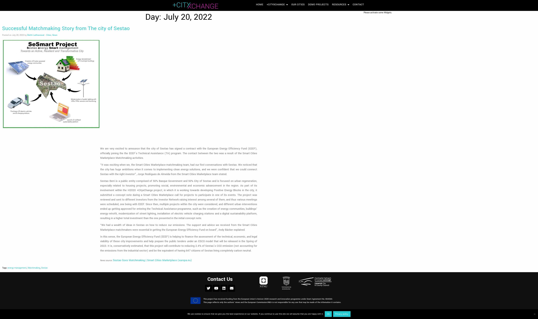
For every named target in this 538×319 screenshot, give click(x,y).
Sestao (44, 267)
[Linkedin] (223, 288)
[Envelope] (231, 288)
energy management (17, 267)
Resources (339, 4)
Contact (358, 4)
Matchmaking (34, 267)
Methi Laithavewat (35, 35)
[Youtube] (216, 288)
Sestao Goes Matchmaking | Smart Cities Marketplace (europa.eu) (152, 260)
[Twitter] (208, 288)
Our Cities (298, 4)
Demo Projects (318, 4)
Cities (48, 35)
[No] (534, 314)
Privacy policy (341, 314)
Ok (328, 314)
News (54, 35)
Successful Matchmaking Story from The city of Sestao (66, 28)
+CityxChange (276, 4)
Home (259, 4)
